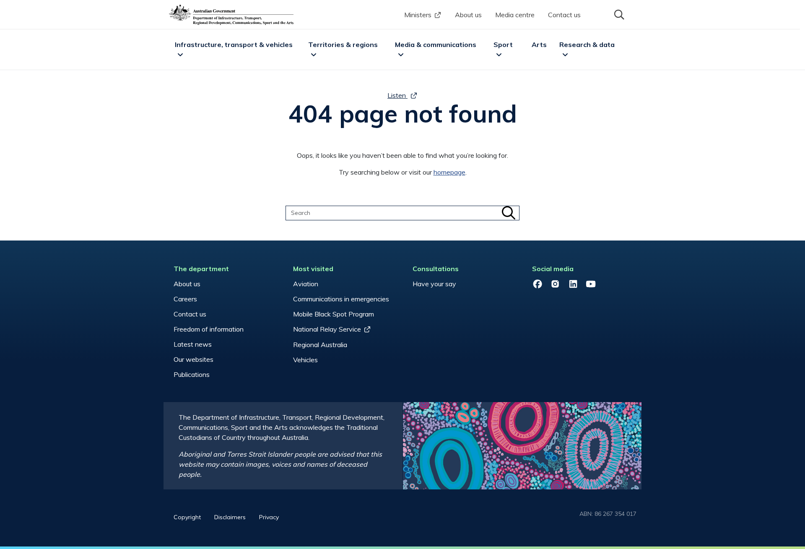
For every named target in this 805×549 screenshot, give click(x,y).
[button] (618, 13)
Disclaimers (230, 517)
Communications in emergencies (341, 299)
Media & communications (435, 44)
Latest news (193, 344)
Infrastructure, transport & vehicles (234, 44)
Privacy (269, 517)
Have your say (434, 284)
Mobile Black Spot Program (333, 314)
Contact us (564, 14)
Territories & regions (343, 44)
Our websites (193, 359)
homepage (449, 172)
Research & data (587, 44)
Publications (192, 374)
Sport (503, 44)
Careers (185, 299)
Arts (539, 44)
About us (468, 14)
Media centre (515, 14)
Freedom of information (209, 329)
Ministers (417, 14)
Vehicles (305, 360)
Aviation (305, 284)
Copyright (187, 517)
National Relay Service (327, 329)
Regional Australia (320, 344)
